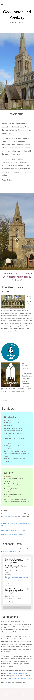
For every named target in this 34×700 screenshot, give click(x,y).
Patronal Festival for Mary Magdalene (12, 534)
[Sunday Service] (17, 596)
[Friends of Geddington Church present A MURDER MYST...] (17, 577)
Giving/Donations (12, 695)
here (28, 453)
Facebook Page (15, 551)
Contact (25, 695)
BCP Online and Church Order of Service (13, 530)
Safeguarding (24, 692)
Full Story (7, 336)
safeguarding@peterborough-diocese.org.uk (19, 678)
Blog (5, 400)
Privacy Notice (10, 692)
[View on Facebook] (28, 559)
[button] (2, 4)
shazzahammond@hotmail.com (17, 673)
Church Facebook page (10, 516)
